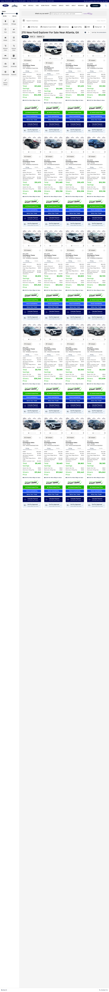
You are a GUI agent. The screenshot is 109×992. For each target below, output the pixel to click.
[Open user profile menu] (87, 5)
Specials (30, 5)
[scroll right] (104, 26)
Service (61, 5)
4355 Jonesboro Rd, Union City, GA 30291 (96, 1)
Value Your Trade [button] (32, 119)
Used (37, 5)
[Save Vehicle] (40, 61)
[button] (106, 5)
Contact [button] (95, 6)
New (24, 5)
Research (81, 6)
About (74, 5)
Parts (67, 5)
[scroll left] (24, 26)
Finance (54, 5)
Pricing (27, 71)
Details (36, 71)
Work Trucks (45, 5)
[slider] (2, 13)
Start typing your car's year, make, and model (63, 13)
